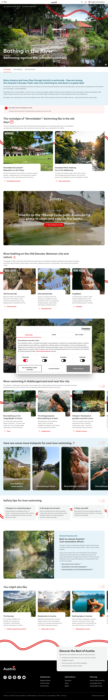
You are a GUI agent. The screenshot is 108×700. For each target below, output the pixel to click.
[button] (97, 2)
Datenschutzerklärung (43, 351)
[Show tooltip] (106, 64)
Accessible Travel (96, 683)
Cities (67, 683)
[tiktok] (19, 677)
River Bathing (18, 69)
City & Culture (45, 683)
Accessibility (51, 695)
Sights (67, 686)
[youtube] (24, 677)
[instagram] (5, 677)
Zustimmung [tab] (28, 335)
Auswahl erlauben (54, 368)
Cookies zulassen (78, 368)
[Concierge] (85, 2)
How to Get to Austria (97, 680)
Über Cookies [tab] (79, 334)
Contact (5, 695)
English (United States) (98, 2)
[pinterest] (14, 677)
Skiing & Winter (45, 680)
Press (63, 695)
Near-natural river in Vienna (70, 564)
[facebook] (9, 677)
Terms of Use (42, 695)
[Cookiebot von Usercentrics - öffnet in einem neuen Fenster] (82, 329)
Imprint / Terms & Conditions (18, 695)
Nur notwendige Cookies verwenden (29, 368)
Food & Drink (44, 686)
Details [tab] (54, 334)
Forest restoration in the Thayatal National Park (77, 569)
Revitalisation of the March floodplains (74, 567)
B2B (58, 695)
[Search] (81, 2)
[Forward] (103, 386)
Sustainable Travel (96, 686)
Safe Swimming (30, 69)
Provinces (68, 680)
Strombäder (7, 69)
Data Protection (32, 695)
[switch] (44, 360)
